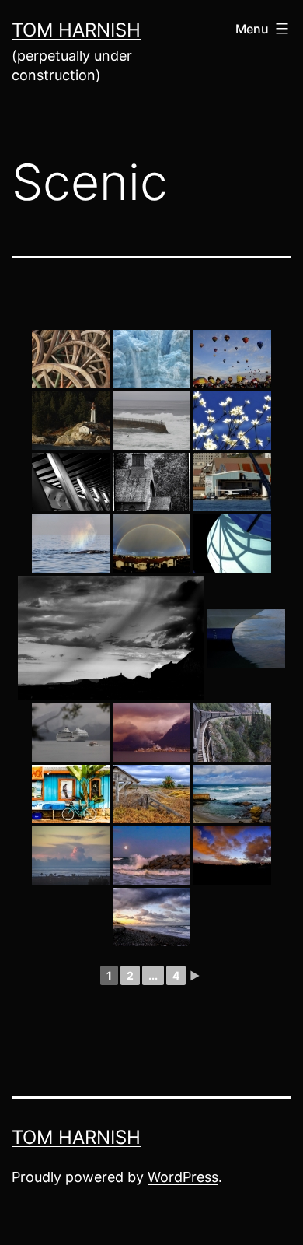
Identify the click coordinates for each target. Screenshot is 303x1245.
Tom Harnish (76, 30)
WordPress (183, 1177)
